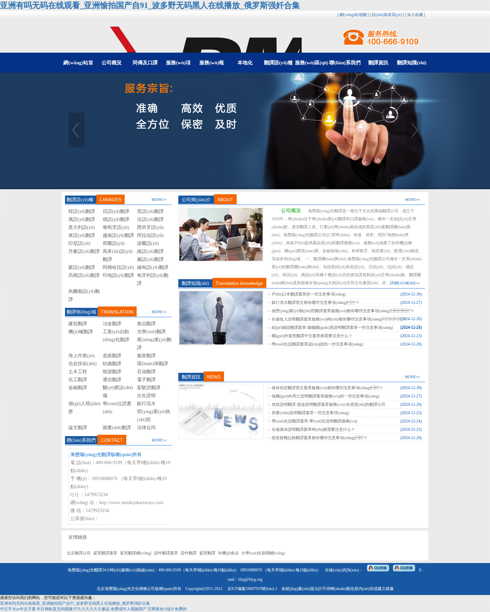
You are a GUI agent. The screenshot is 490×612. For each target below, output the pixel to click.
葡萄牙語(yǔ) (116, 227)
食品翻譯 (146, 323)
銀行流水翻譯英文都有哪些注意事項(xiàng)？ (315, 302)
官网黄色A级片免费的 (167, 609)
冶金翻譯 (112, 323)
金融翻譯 (77, 387)
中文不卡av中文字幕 (18, 609)
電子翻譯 (146, 379)
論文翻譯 (77, 427)
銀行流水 (146, 403)
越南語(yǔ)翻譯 (118, 235)
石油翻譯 (146, 371)
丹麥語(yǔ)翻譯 (84, 251)
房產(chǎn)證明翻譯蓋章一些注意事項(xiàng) (310, 412)
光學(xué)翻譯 (151, 331)
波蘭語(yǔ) (148, 243)
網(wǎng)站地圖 (353, 14)
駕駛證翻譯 (148, 387)
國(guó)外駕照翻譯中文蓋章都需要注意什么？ (312, 335)
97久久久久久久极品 (92, 609)
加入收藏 (415, 14)
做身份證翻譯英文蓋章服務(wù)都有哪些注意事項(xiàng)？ (327, 387)
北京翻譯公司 (79, 553)
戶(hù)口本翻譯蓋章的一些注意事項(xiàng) (309, 294)
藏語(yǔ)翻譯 (150, 259)
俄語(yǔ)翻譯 (81, 219)
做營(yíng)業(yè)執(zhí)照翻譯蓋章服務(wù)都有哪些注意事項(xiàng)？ (343, 310)
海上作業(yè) (81, 355)
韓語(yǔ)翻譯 (81, 211)
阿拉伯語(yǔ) (150, 235)
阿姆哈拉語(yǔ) (118, 267)
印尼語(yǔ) (79, 243)
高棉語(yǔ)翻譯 (84, 275)
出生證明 (146, 395)
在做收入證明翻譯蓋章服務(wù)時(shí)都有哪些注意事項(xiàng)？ (339, 319)
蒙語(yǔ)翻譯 (81, 267)
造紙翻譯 (112, 355)
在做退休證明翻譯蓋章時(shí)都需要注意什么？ (313, 429)
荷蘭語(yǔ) (114, 243)
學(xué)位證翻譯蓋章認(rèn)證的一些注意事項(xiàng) (317, 344)
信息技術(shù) (82, 363)
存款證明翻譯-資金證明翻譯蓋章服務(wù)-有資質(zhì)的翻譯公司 (328, 404)
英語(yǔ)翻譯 (150, 211)
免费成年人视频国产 (129, 609)
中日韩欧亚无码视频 (55, 609)
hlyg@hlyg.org (250, 579)
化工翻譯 (77, 379)
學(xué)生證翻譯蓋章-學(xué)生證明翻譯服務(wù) (314, 421)
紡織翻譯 (112, 363)
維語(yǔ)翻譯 (150, 251)
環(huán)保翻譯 (152, 363)
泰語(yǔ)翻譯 (81, 235)
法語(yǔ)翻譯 (150, 219)
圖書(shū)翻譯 (117, 427)
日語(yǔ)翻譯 (116, 211)
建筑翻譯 (77, 323)
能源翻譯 (112, 371)
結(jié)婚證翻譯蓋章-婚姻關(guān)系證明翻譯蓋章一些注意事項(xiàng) (332, 327)
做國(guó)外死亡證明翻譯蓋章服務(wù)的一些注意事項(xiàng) (325, 396)
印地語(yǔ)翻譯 (118, 275)
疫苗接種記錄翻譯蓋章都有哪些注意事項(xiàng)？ (319, 437)
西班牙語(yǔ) (150, 227)
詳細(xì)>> (399, 283)
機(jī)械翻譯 (80, 331)
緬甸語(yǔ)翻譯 (152, 267)
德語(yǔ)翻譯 (116, 219)
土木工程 (77, 371)
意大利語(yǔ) (81, 227)
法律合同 (146, 427)
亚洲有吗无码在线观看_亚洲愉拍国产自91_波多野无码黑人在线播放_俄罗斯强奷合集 (150, 5)
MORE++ (159, 200)
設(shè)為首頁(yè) (387, 14)
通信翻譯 (112, 379)
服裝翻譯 (146, 355)
